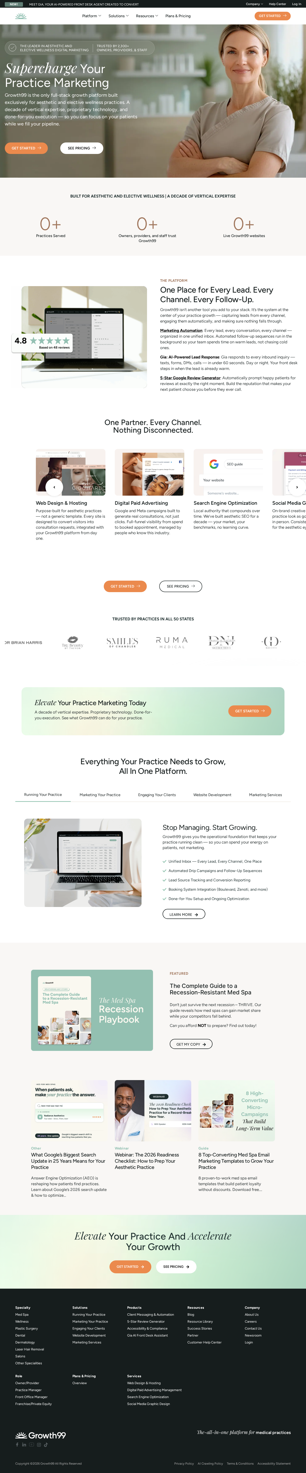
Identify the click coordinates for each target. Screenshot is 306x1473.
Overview (79, 1383)
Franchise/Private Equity (33, 1404)
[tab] (43, 795)
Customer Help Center (204, 1342)
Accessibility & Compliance (147, 1328)
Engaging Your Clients (88, 1328)
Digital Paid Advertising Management (154, 1390)
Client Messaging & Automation (150, 1315)
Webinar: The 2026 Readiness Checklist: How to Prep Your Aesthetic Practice (147, 1161)
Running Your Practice (88, 1315)
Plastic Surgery (26, 1328)
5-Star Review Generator (146, 1322)
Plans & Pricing (178, 16)
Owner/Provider (27, 1383)
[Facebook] (17, 1444)
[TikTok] (46, 1444)
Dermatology (25, 1342)
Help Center (277, 4)
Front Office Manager (31, 1397)
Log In (296, 4)
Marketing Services (86, 1342)
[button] (54, 487)
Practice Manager (28, 1390)
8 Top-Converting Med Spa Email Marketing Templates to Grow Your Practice (235, 1161)
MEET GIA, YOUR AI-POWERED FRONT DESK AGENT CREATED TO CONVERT (84, 4)
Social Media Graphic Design (148, 1404)
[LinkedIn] (24, 1444)
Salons (20, 1356)
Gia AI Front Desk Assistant (147, 1335)
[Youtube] (31, 1444)
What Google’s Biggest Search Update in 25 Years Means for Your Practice (68, 1161)
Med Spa (21, 1315)
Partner (192, 1335)
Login (249, 1342)
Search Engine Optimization (225, 503)
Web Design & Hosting (61, 503)
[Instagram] (39, 1444)
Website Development (89, 1335)
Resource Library (200, 1322)
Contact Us (253, 1328)
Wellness (22, 1322)
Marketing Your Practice (90, 1322)
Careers (251, 1322)
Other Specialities (28, 1363)
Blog (190, 1315)
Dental (20, 1335)
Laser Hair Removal (29, 1349)
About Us (252, 1315)
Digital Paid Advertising (141, 503)
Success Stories (199, 1328)
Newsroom (253, 1335)
